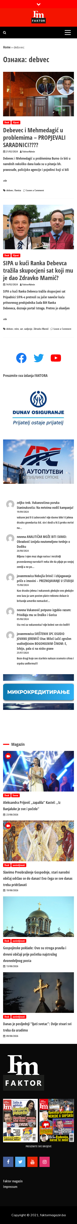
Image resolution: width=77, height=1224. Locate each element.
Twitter (20, 1162)
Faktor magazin (13, 1181)
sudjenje (28, 329)
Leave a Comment (35, 190)
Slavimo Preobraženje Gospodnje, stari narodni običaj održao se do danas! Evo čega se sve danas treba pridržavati (37, 878)
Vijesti (16, 122)
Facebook (8, 1162)
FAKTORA (41, 375)
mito (16, 329)
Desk (7, 122)
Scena (15, 795)
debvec (9, 190)
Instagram (44, 1162)
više (5, 180)
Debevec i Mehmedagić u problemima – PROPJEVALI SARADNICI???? (34, 137)
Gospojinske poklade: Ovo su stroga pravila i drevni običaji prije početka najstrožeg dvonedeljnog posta (34, 954)
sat (21, 329)
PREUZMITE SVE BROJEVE (39, 1146)
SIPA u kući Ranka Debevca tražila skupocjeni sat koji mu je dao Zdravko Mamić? (38, 270)
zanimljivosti (19, 865)
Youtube (32, 1162)
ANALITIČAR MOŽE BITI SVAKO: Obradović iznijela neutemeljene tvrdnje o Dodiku (43, 541)
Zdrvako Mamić (41, 329)
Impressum (10, 1186)
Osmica (17, 190)
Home (6, 47)
